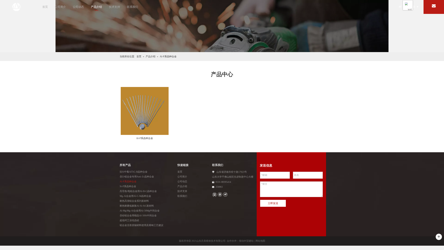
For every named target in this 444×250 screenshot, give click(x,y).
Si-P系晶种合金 (128, 186)
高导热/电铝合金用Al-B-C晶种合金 (138, 191)
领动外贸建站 (246, 241)
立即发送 (273, 203)
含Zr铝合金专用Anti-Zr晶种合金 (137, 176)
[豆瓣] (214, 194)
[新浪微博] (400, 7)
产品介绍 (96, 6)
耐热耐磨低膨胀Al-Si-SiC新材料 (137, 206)
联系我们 (132, 6)
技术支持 (114, 6)
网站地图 (260, 241)
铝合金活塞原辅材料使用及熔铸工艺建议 (141, 225)
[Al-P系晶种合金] (145, 111)
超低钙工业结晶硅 (129, 220)
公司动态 (78, 6)
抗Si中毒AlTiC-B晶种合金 (133, 171)
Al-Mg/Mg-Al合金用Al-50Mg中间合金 (140, 210)
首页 (45, 6)
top (439, 237)
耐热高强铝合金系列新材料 (134, 201)
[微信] (220, 194)
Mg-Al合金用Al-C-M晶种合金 (135, 196)
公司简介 (60, 6)
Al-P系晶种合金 (144, 138)
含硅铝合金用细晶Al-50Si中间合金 (138, 215)
